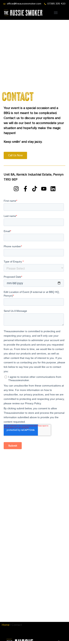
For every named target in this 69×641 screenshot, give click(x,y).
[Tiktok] (34, 188)
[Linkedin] (53, 188)
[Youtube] (44, 188)
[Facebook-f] (25, 188)
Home (6, 624)
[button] (56, 12)
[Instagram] (16, 188)
